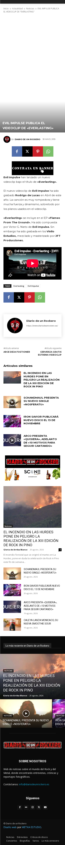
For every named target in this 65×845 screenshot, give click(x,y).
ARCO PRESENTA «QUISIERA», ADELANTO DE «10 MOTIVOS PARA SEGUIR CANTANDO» (40, 441)
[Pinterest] (38, 151)
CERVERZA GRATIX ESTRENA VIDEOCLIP (50, 353)
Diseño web (10, 827)
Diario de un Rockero (27, 139)
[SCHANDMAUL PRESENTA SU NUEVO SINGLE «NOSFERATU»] (12, 402)
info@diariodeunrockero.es (34, 784)
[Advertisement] (32, 47)
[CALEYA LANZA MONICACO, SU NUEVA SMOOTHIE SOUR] (12, 624)
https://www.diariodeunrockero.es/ (42, 325)
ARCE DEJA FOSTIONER (16, 352)
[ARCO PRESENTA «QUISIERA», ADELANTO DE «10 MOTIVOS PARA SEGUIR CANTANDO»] (12, 440)
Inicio (6, 8)
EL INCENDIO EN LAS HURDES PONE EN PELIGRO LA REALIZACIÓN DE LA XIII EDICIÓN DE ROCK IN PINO (42, 379)
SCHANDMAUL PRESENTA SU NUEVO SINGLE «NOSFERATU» (41, 401)
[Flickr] (26, 807)
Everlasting (19, 286)
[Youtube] (45, 807)
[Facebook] (17, 151)
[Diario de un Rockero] (7, 139)
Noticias (30, 8)
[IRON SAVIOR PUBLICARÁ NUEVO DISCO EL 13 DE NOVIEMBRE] (12, 421)
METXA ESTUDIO (31, 827)
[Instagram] (32, 807)
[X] (27, 151)
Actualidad (17, 8)
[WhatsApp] (48, 151)
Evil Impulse (33, 286)
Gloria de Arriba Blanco (15, 549)
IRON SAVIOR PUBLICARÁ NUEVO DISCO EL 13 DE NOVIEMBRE (41, 420)
